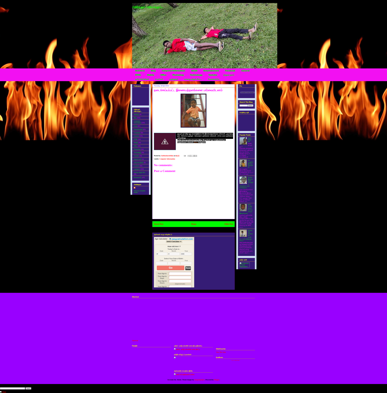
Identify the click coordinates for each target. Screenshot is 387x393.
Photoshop (178, 74)
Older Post (228, 224)
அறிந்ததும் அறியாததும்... (147, 7)
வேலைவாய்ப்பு (213, 79)
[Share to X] (192, 156)
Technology (196, 74)
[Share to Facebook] (194, 156)
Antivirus (140, 70)
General (245, 70)
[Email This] (189, 156)
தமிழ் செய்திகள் (142, 79)
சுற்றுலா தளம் (228, 74)
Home (193, 224)
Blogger (216, 380)
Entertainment (211, 70)
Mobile (150, 74)
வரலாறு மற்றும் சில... (193, 79)
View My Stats (221, 352)
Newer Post (158, 224)
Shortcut (135, 340)
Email (194, 70)
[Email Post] (184, 156)
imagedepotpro (199, 380)
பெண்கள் (159, 79)
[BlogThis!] (190, 156)
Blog (153, 70)
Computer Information (173, 70)
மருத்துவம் (173, 79)
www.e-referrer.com (235, 360)
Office (163, 74)
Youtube (213, 74)
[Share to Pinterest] (196, 156)
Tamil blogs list (249, 139)
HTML (138, 74)
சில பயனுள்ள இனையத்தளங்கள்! (250, 163)
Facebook (230, 70)
